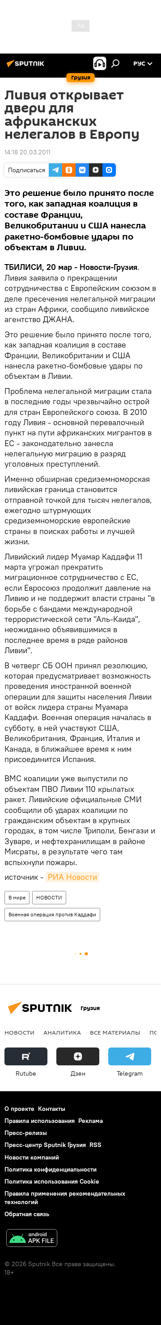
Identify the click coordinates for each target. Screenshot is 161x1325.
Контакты (51, 1109)
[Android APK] (31, 1239)
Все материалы (115, 1032)
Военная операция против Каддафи (52, 914)
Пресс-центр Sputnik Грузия (45, 1145)
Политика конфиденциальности (50, 1169)
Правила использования (39, 1121)
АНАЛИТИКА (62, 1032)
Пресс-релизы (25, 1133)
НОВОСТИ (49, 897)
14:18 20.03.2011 (27, 152)
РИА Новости (72, 877)
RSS (95, 1145)
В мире (16, 897)
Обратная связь (26, 1214)
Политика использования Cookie (51, 1181)
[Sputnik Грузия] (26, 67)
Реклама (90, 1121)
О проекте (19, 1109)
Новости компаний (31, 1157)
